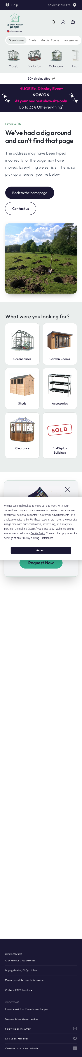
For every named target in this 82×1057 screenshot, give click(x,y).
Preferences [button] (47, 537)
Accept (40, 550)
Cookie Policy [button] (38, 533)
